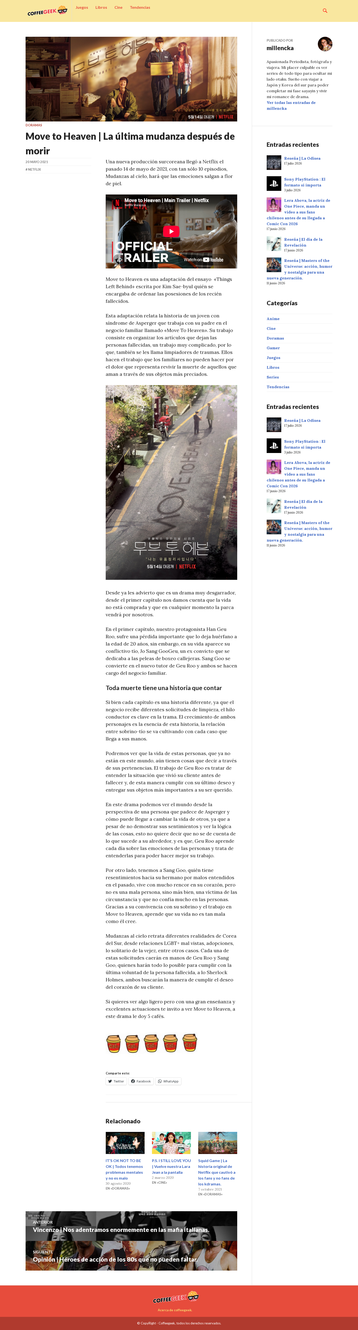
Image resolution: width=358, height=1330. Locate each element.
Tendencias (140, 7)
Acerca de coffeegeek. (175, 1310)
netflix (34, 169)
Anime (273, 318)
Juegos (81, 7)
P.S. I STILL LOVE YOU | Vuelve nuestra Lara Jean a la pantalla (171, 1166)
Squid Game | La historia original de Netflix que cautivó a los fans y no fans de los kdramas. (217, 1172)
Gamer (273, 347)
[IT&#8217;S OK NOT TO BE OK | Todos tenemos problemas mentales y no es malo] (125, 1143)
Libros (101, 7)
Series (273, 377)
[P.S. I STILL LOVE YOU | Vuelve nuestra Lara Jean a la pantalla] (171, 1143)
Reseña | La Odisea (302, 158)
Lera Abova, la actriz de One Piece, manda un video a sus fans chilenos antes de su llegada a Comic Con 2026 (298, 212)
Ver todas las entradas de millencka (291, 105)
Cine (118, 7)
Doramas (34, 125)
